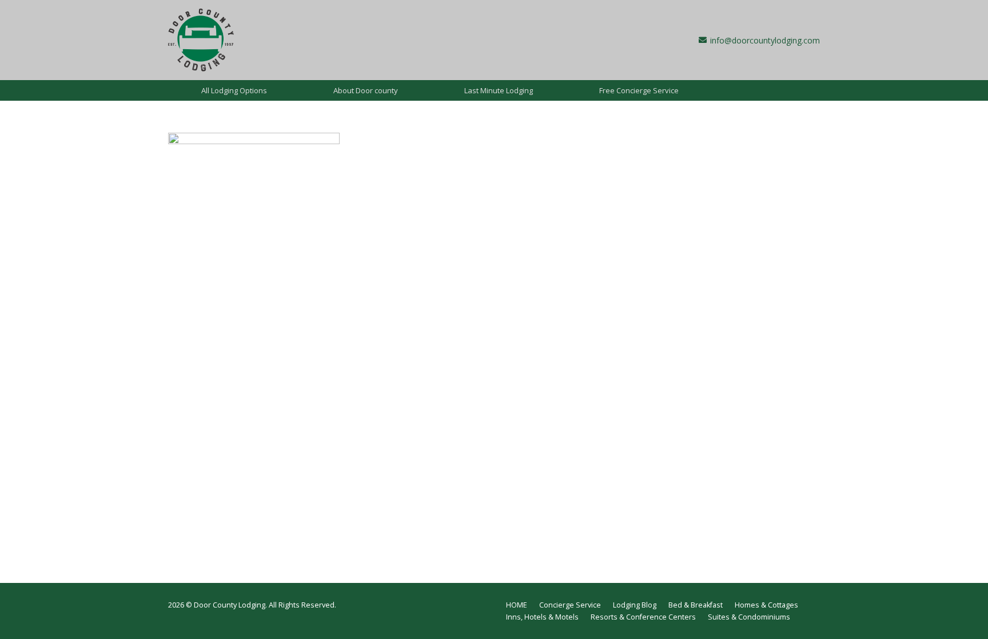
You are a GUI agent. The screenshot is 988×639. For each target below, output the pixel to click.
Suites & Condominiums (749, 617)
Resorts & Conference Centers (643, 617)
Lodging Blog (634, 605)
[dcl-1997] (201, 40)
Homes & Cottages (766, 605)
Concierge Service (570, 605)
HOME (516, 605)
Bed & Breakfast (695, 605)
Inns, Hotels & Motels (542, 617)
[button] (274, 90)
